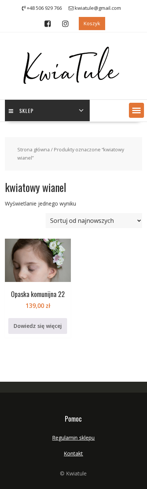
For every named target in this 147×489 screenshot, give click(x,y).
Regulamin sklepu (73, 437)
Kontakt (73, 453)
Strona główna (33, 149)
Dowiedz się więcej (38, 325)
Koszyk (92, 23)
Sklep (26, 110)
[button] (136, 110)
